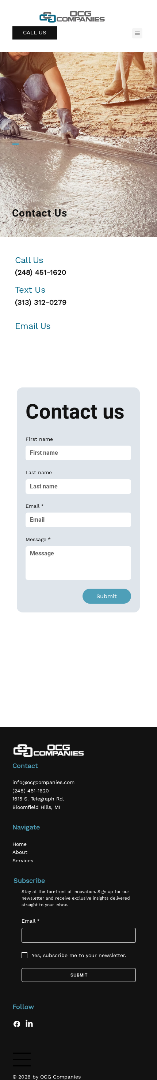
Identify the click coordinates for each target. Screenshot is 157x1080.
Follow (23, 1006)
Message (38, 539)
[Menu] (137, 33)
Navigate (26, 827)
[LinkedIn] (29, 1024)
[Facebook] (16, 1024)
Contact (25, 765)
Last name (39, 472)
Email (35, 506)
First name (39, 439)
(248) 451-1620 (40, 272)
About (19, 852)
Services (22, 860)
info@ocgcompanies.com (43, 782)
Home (19, 844)
